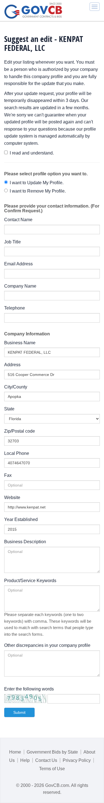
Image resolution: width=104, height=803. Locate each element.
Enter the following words (29, 689)
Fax (8, 475)
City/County (15, 387)
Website (12, 497)
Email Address (18, 263)
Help (25, 760)
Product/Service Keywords (30, 580)
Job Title (12, 242)
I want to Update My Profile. (37, 182)
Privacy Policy (77, 760)
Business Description (25, 541)
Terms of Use (52, 768)
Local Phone (16, 453)
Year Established (21, 519)
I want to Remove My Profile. (38, 191)
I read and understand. (32, 153)
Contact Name (18, 219)
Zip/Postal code (19, 431)
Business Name (19, 342)
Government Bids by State (52, 752)
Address (12, 364)
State (9, 409)
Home (15, 752)
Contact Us (46, 760)
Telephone (14, 308)
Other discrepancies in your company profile (47, 645)
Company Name (20, 286)
